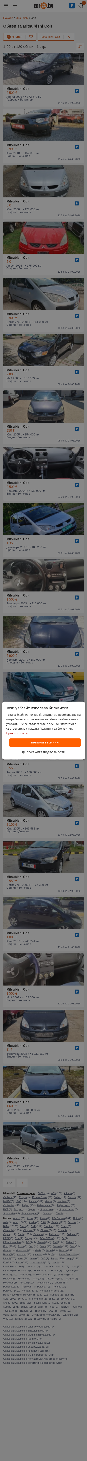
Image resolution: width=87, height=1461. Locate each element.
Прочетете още (17, 733)
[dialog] (43, 730)
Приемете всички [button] (45, 742)
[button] (44, 752)
